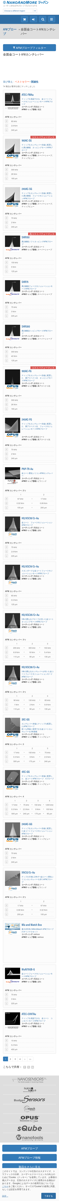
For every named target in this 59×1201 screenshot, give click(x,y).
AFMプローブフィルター (30, 48)
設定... (5, 1195)
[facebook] (24, 1067)
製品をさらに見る (29, 1167)
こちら (5, 1186)
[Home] (27, 4)
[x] (28, 1067)
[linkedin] (32, 1067)
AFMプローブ (10, 31)
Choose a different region (14, 10)
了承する (48, 1195)
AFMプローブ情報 (29, 1157)
